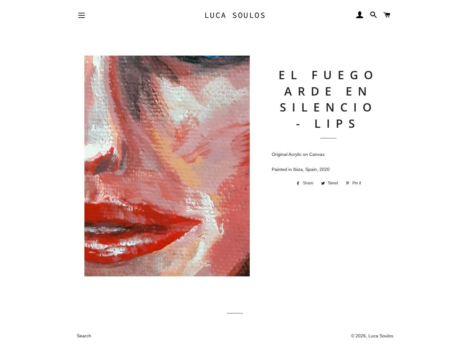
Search (84, 335)
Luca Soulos (235, 15)
